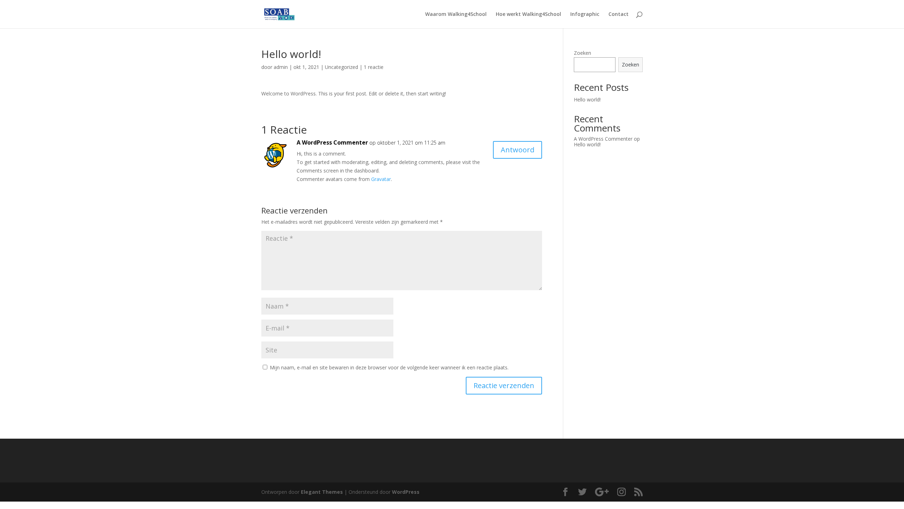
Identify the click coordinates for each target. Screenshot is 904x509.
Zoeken (582, 52)
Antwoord (517, 149)
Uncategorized (341, 67)
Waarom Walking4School (456, 14)
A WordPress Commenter (332, 142)
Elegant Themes (322, 491)
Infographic (584, 14)
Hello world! (587, 99)
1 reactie (373, 67)
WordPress (406, 491)
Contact (618, 14)
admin (281, 67)
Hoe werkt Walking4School (528, 14)
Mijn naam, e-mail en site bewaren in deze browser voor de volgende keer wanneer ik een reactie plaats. (389, 367)
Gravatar (381, 179)
